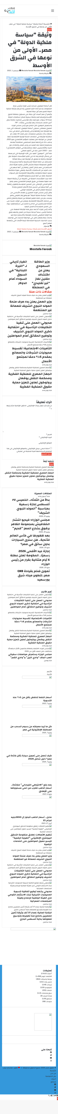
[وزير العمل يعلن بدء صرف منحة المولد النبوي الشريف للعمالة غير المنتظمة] (29, 298)
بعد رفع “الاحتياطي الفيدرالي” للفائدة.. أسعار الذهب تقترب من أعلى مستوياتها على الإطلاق (31, 788)
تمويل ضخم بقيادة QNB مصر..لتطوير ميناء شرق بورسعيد (33, 575)
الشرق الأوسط (46, 228)
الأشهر (49, 671)
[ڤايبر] (49, 1095)
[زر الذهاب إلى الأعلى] (57, 1098)
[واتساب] (53, 1095)
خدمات (49, 990)
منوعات (49, 1001)
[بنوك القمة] (11, 11)
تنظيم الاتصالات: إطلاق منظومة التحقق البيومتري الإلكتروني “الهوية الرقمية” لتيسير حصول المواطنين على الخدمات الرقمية (31, 839)
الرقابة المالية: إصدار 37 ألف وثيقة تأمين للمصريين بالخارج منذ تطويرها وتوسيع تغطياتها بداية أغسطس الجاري (31, 916)
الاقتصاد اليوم (47, 976)
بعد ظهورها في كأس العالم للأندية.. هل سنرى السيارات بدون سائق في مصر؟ (30, 540)
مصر (39, 228)
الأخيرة (49, 674)
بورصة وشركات (46, 979)
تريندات (49, 984)
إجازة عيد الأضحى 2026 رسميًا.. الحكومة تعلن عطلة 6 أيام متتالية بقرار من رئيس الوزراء (30, 557)
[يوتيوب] (51, 1058)
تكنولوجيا (48, 987)
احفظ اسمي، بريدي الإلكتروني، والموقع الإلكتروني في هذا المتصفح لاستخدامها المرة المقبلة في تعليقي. (29, 450)
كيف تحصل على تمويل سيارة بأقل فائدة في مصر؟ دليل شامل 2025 (29, 757)
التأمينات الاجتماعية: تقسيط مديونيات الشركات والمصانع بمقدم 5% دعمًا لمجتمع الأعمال (32, 355)
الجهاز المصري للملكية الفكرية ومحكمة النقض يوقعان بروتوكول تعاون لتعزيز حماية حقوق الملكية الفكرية (30, 380)
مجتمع (49, 998)
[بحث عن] (5, 12)
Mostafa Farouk (27, 70)
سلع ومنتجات (47, 993)
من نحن (53, 1073)
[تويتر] (51, 1055)
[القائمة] (52, 12)
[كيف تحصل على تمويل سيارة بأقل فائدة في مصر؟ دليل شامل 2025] (37, 736)
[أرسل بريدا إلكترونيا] (20, 70)
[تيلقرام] (51, 1095)
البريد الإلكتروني (45, 437)
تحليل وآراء (48, 982)
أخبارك (40, 24)
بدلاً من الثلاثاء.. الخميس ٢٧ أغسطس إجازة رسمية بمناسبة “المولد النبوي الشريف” (31, 506)
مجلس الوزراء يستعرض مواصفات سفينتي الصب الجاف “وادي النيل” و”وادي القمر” (30, 656)
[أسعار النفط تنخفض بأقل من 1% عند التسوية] (37, 678)
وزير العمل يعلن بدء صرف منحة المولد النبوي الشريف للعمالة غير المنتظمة (30, 306)
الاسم (49, 434)
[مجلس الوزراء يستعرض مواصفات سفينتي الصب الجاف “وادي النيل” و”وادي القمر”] (29, 651)
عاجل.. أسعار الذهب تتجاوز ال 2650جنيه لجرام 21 (31, 818)
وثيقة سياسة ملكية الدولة (27, 228)
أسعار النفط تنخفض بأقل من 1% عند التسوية (32, 699)
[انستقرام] (51, 1060)
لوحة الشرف (47, 995)
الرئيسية (47, 24)
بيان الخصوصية (50, 1076)
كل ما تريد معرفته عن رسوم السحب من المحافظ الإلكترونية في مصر (31, 728)
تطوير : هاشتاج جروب (10, 1067)
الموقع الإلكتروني (45, 442)
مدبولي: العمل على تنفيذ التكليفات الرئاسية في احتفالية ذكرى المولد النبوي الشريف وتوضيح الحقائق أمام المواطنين (30, 329)
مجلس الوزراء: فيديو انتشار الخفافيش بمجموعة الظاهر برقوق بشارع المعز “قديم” (30, 524)
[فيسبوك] (51, 1052)
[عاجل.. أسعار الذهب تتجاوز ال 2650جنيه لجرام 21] (37, 797)
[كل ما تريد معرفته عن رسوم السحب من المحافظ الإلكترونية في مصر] (37, 707)
